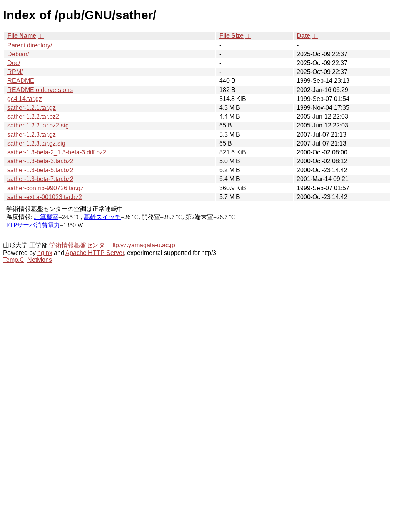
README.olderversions (40, 90)
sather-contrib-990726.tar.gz (45, 188)
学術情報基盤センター (80, 245)
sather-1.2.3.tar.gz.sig (36, 143)
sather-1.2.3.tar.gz (31, 134)
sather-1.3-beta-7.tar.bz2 (40, 179)
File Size (231, 35)
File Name (21, 35)
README (20, 80)
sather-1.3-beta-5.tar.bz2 (40, 170)
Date (303, 35)
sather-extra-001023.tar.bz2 (44, 197)
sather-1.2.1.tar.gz (31, 107)
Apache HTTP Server (94, 253)
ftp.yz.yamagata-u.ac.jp (143, 245)
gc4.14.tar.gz (24, 98)
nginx (44, 253)
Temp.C (13, 259)
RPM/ (15, 72)
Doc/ (13, 63)
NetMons (39, 259)
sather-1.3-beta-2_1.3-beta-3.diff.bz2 (56, 152)
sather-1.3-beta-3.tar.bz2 (40, 161)
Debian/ (18, 54)
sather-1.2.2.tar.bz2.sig (38, 125)
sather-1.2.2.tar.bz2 (33, 116)
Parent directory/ (29, 45)
